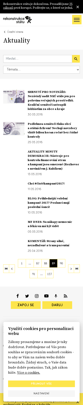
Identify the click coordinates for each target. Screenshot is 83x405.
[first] (6, 269)
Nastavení (41, 393)
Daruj (57, 305)
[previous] (12, 269)
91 (33, 274)
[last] (77, 269)
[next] (71, 269)
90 (61, 263)
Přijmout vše (41, 383)
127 (49, 274)
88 (45, 263)
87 (37, 263)
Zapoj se (25, 305)
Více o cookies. (28, 372)
